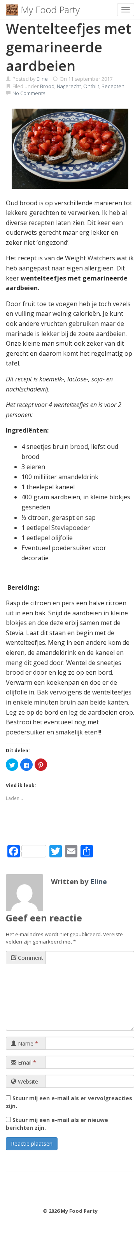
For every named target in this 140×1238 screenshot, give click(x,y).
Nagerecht (69, 86)
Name (27, 1043)
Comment (29, 957)
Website (27, 1081)
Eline (42, 78)
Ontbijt (91, 86)
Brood (47, 86)
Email (26, 1062)
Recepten (113, 86)
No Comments (28, 93)
